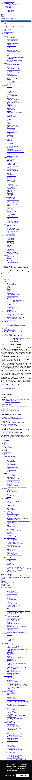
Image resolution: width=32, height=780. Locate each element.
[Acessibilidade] (5, 18)
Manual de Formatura (12, 528)
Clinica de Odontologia (12, 540)
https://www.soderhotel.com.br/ (8, 400)
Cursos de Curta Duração (13, 482)
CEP (8, 494)
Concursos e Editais (12, 464)
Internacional (13, 18)
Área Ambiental (11, 461)
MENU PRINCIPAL (6, 587)
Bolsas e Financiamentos (10, 320)
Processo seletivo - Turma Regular (15, 314)
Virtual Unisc (10, 533)
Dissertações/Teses (11, 298)
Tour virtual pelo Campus (13, 341)
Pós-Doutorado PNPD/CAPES (14, 318)
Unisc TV (6, 454)
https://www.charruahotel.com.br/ (9, 409)
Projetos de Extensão (12, 507)
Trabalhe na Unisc (11, 470)
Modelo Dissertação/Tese (13, 308)
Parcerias (6, 321)
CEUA (8, 492)
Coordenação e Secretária (10, 311)
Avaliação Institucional (12, 463)
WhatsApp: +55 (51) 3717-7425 (15, 571)
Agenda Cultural (11, 549)
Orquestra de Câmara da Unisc (14, 555)
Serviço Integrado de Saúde (13, 542)
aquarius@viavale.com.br (11, 425)
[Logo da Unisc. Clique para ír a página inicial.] (12, 26)
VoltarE (5, 445)
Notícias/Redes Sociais (9, 330)
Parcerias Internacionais (12, 323)
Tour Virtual (7, 30)
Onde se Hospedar (17, 339)
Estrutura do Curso (11, 291)
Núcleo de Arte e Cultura (13, 553)
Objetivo (9, 290)
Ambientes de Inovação (12, 491)
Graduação (9, 484)
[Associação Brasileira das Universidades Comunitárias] (15, 575)
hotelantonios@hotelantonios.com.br (13, 418)
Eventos (6, 328)
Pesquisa (6, 488)
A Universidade (11, 460)
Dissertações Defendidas (18, 300)
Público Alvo (10, 306)
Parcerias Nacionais (11, 324)
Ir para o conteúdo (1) (9, 2)
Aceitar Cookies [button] (22, 775)
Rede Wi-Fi (10, 532)
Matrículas (9, 502)
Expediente (9, 304)
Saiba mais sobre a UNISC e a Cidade (13, 335)
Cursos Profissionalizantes (13, 480)
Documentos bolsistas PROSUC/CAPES (14, 331)
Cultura (5, 547)
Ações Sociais (10, 508)
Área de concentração (12, 283)
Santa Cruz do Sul (11, 559)
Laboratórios (10, 310)
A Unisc (6, 458)
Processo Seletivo (8, 313)
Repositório (15, 303)
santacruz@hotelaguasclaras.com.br (13, 432)
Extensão (6, 498)
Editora (5, 449)
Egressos (6, 332)
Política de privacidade (9, 456)
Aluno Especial (10, 315)
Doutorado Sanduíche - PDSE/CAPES (16, 317)
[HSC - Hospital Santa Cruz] (8, 583)
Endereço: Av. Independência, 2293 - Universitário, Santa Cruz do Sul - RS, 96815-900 (19, 568)
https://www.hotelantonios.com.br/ (9, 417)
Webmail (9, 535)
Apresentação (7, 279)
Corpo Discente (11, 297)
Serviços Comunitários (9, 538)
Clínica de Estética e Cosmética (14, 546)
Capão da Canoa (11, 560)
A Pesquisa (9, 490)
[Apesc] (3, 581)
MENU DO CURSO (5, 276)
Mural (5, 442)
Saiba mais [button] (22, 770)
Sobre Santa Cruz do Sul (13, 337)
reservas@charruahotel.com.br (12, 410)
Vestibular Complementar (13, 514)
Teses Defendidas (16, 301)
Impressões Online (11, 536)
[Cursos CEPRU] (5, 585)
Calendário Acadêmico (12, 296)
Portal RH (6, 440)
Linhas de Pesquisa (11, 284)
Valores (8, 289)
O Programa (7, 282)
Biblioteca (6, 446)
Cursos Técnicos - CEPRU (13, 478)
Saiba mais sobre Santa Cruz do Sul (21, 338)
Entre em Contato (8, 334)
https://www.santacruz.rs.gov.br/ (8, 388)
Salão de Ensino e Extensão (13, 504)
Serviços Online (8, 523)
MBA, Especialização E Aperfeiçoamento (17, 487)
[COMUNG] (16, 578)
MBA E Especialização (12, 516)
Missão (8, 286)
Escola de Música (11, 552)
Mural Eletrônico (11, 529)
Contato (6, 33)
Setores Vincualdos (11, 505)
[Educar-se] (4, 584)
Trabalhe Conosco (8, 32)
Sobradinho (10, 563)
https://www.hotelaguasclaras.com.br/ (10, 431)
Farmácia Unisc (11, 545)
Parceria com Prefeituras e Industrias (16, 325)
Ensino (5, 473)
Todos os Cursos (11, 474)
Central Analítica (8, 447)
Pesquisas (6, 327)
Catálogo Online (11, 526)
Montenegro (10, 561)
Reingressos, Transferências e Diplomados (17, 518)
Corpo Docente (10, 293)
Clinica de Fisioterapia (12, 539)
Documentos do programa (13, 294)
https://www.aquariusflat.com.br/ (9, 424)
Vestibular (9, 512)
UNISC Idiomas (8, 453)
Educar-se (9, 481)
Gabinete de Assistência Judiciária (15, 543)
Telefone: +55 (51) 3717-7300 (14, 570)
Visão (8, 287)
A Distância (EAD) (11, 475)
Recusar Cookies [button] (9, 775)
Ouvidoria (9, 468)
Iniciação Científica (11, 495)
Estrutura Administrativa (13, 467)
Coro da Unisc (10, 550)
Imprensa (6, 450)
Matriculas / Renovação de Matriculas (16, 531)
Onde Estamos (7, 29)
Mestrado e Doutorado (12, 485)
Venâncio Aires (10, 564)
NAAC (5, 443)
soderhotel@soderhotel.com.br (12, 402)
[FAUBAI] (4, 580)
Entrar (2, 14)
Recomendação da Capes (13, 307)
